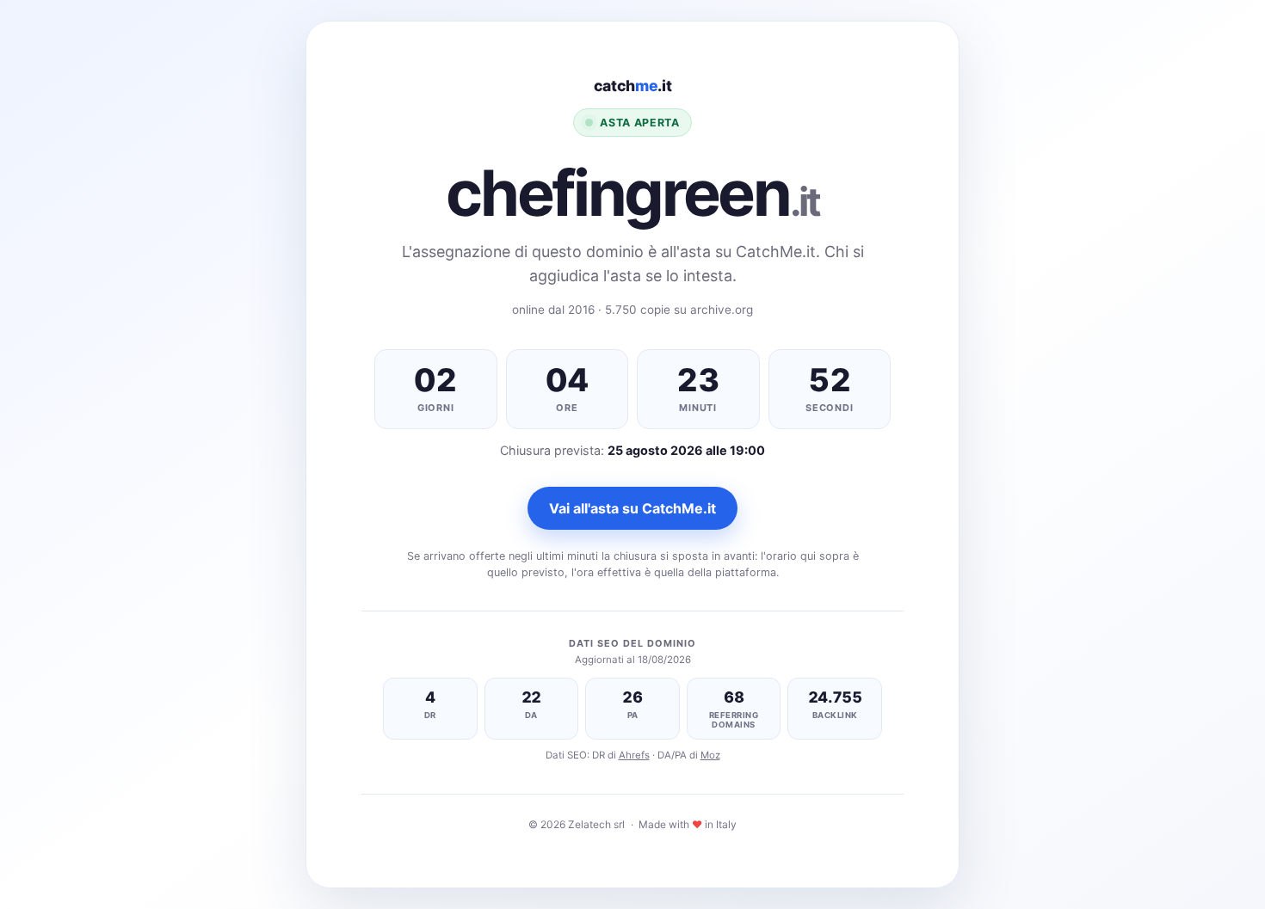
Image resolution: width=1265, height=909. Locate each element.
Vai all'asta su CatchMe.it (632, 508)
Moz (710, 755)
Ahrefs (634, 755)
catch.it (633, 86)
